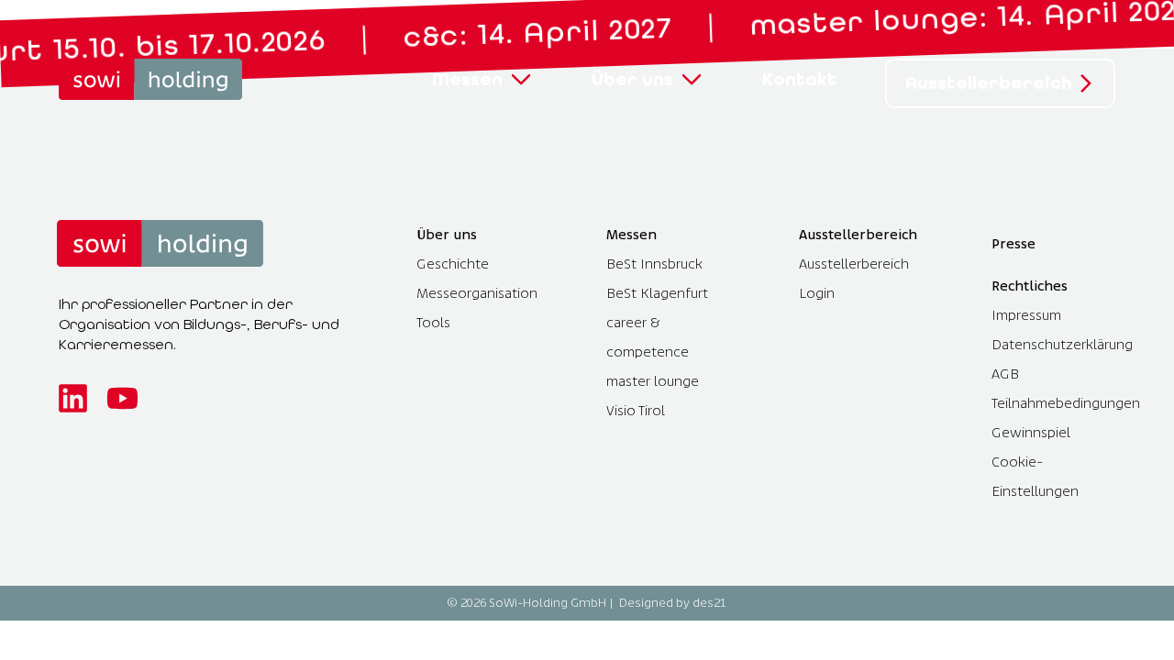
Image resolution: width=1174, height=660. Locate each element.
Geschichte (452, 263)
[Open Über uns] (691, 80)
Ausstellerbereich (854, 263)
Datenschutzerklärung (1062, 344)
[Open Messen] (521, 80)
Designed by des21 (672, 602)
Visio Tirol (635, 410)
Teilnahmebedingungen (1065, 403)
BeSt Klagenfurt (657, 293)
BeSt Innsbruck (654, 263)
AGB (1005, 373)
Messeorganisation (476, 293)
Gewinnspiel (1030, 432)
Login (817, 293)
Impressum (1026, 315)
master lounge (652, 381)
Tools (433, 322)
